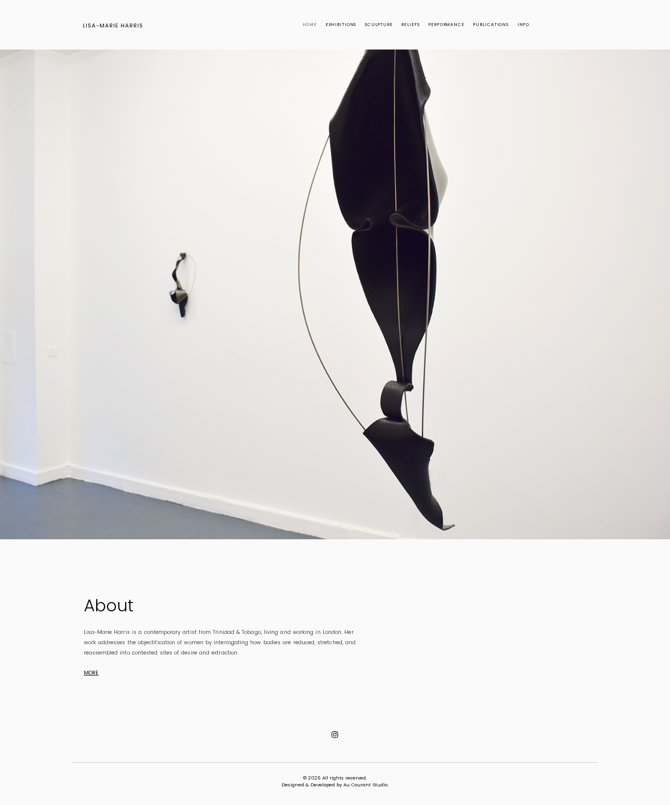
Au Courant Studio (365, 784)
